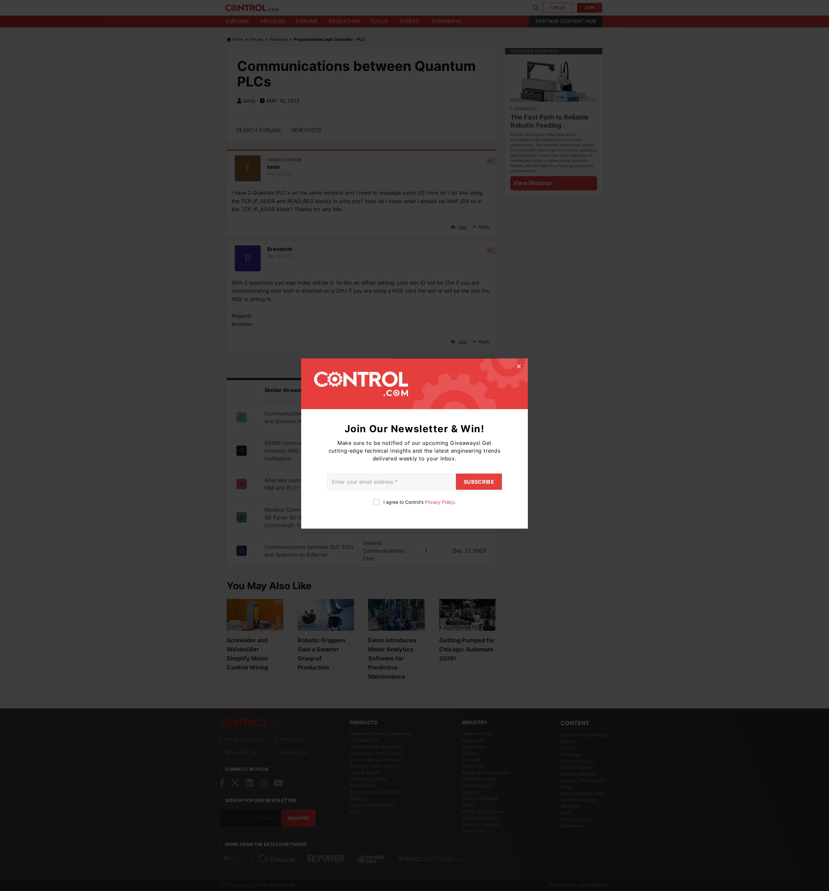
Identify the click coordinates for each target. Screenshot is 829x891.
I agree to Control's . (419, 501)
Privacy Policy (440, 501)
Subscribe (479, 481)
